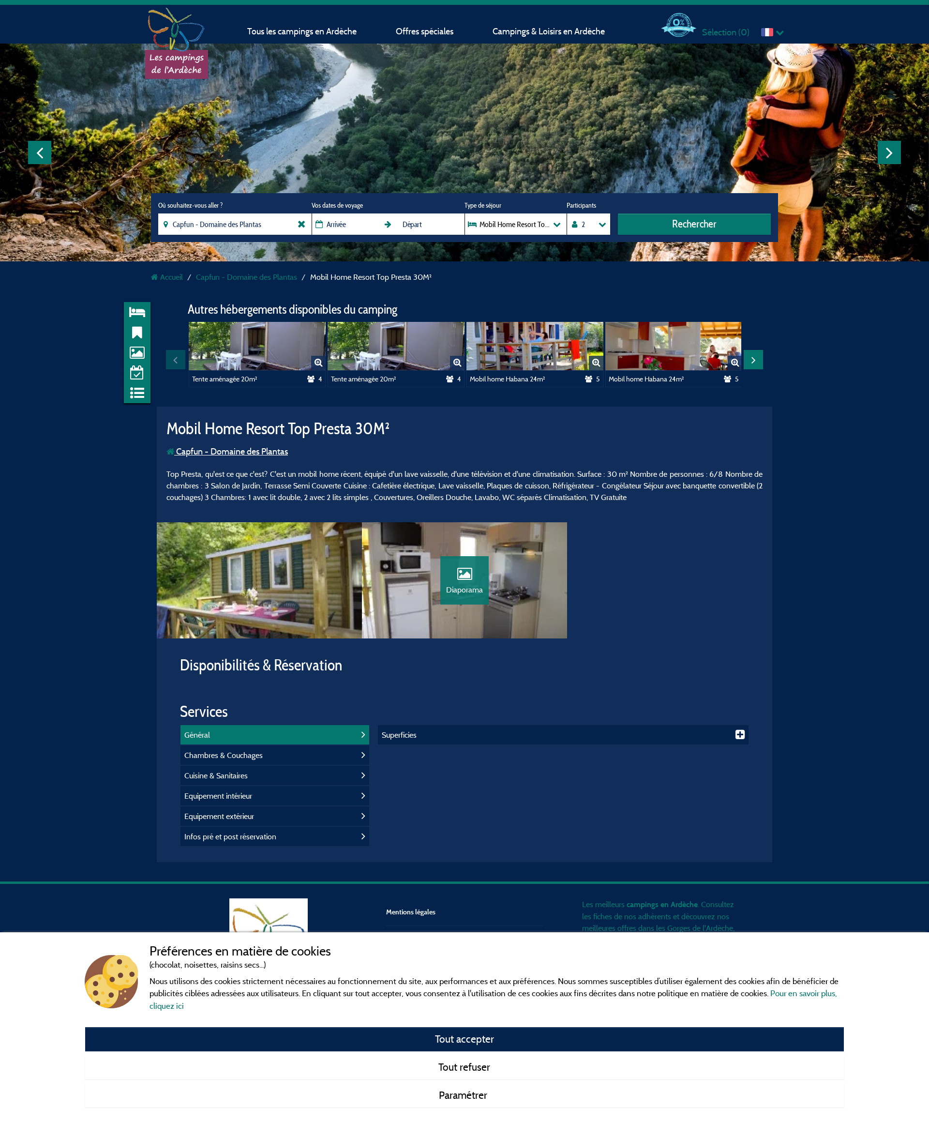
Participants (581, 205)
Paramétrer (464, 1095)
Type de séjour (482, 205)
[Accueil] (176, 26)
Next (889, 152)
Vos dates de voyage (337, 205)
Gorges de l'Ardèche (700, 928)
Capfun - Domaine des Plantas (231, 451)
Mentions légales (410, 912)
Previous (39, 152)
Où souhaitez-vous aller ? (190, 205)
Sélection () (725, 32)
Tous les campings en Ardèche (302, 31)
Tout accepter (464, 1038)
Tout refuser (464, 1067)
